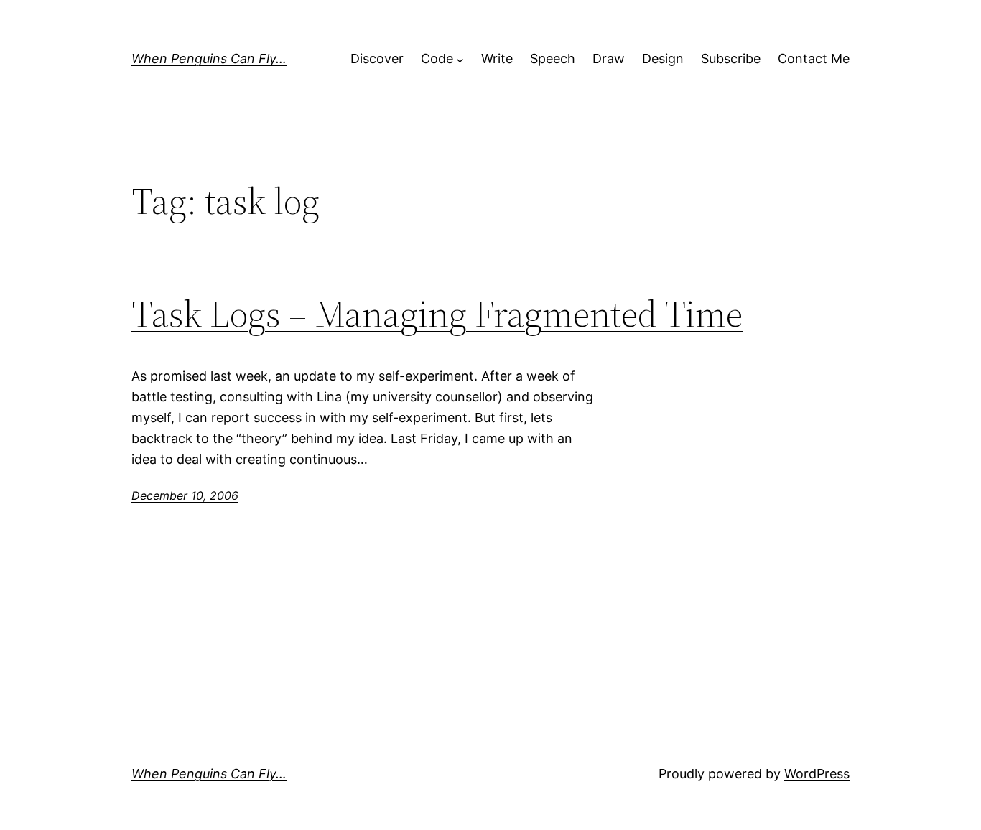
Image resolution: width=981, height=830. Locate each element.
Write (497, 58)
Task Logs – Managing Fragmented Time (437, 313)
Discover (377, 58)
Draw (608, 58)
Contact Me (814, 58)
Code (437, 58)
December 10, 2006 (184, 495)
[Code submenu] (460, 59)
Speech (552, 58)
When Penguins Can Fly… (209, 58)
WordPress (817, 773)
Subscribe (731, 58)
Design (663, 58)
